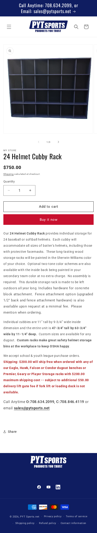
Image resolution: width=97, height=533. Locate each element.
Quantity (9, 181)
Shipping (8, 174)
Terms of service (76, 516)
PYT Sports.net (29, 516)
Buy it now (49, 220)
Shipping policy (25, 523)
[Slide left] (39, 142)
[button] (9, 27)
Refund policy (47, 523)
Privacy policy (53, 516)
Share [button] (12, 431)
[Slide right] (58, 142)
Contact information (73, 523)
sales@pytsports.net (32, 408)
